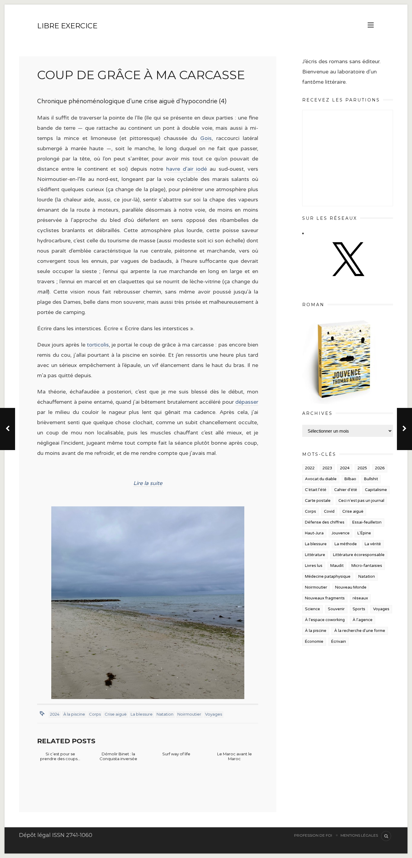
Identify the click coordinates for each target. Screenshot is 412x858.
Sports (359, 609)
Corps (95, 714)
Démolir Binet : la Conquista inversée (118, 756)
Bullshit (371, 479)
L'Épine (364, 533)
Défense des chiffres (324, 522)
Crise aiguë (116, 714)
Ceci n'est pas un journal (361, 500)
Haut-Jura (314, 533)
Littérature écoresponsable (359, 554)
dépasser (246, 402)
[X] (347, 282)
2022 (310, 468)
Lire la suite (147, 483)
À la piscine (74, 714)
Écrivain (338, 641)
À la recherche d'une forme (359, 630)
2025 (362, 468)
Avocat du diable (321, 479)
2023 (327, 468)
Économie (314, 641)
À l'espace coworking (325, 619)
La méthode (345, 544)
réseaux (360, 598)
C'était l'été (315, 489)
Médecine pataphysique (327, 576)
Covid (329, 511)
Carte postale (318, 500)
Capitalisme (376, 489)
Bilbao (350, 479)
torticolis (98, 344)
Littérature (315, 554)
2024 (54, 714)
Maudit (337, 565)
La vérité (373, 544)
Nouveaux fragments (325, 598)
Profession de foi (313, 835)
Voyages (213, 714)
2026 (380, 468)
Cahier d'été (345, 489)
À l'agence (362, 619)
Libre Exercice (67, 25)
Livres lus (313, 565)
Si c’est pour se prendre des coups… (60, 756)
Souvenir (336, 609)
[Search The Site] (386, 836)
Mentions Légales (359, 835)
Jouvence (340, 533)
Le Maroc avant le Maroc (234, 756)
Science (312, 609)
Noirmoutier (189, 714)
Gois (206, 138)
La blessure (142, 714)
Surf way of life (176, 753)
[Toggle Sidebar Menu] (370, 25)
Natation (165, 714)
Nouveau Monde (350, 587)
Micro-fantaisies (366, 565)
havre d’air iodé (186, 169)
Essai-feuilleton (367, 522)
